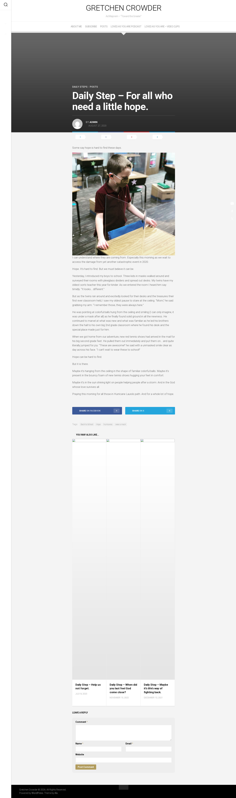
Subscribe (91, 26)
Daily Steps (79, 86)
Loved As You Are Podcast (126, 26)
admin (93, 122)
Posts (104, 26)
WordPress (37, 793)
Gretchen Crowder (124, 8)
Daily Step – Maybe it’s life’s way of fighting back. (156, 688)
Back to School (87, 424)
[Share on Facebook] (111, 137)
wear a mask (120, 424)
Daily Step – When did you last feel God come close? (123, 688)
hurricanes (108, 424)
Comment (81, 722)
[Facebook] (6, 18)
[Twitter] (6, 28)
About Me (76, 26)
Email (129, 743)
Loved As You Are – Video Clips (162, 26)
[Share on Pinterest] (136, 137)
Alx (56, 793)
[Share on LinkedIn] (162, 137)
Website (79, 754)
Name (79, 743)
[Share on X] (85, 137)
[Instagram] (6, 39)
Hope (98, 424)
